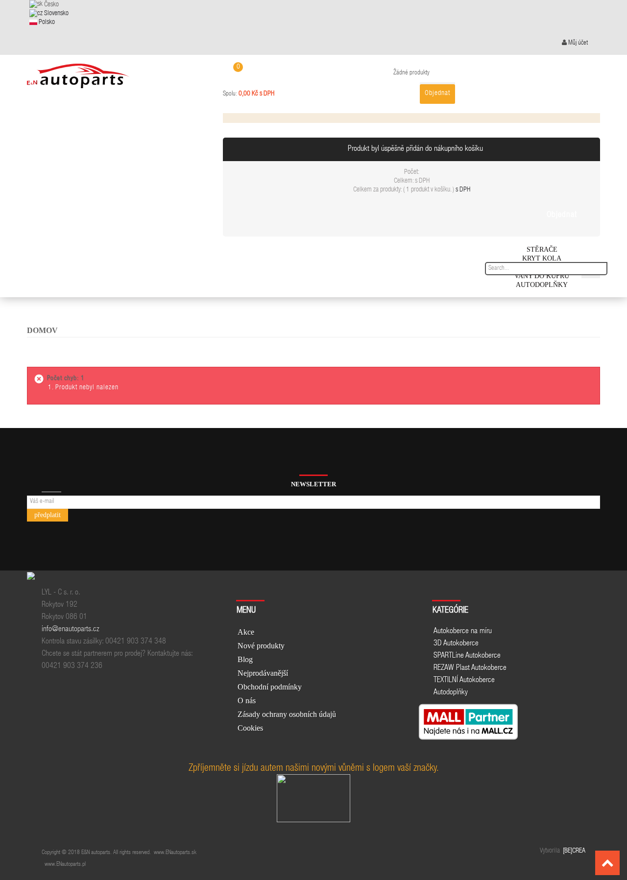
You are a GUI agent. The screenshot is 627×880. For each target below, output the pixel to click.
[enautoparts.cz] (78, 72)
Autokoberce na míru (463, 632)
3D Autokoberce (456, 644)
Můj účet (577, 43)
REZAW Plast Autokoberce (470, 668)
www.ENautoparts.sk (175, 853)
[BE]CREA (573, 851)
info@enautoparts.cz (70, 630)
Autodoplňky (451, 693)
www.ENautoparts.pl (65, 864)
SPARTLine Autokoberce (467, 656)
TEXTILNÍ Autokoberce (464, 681)
